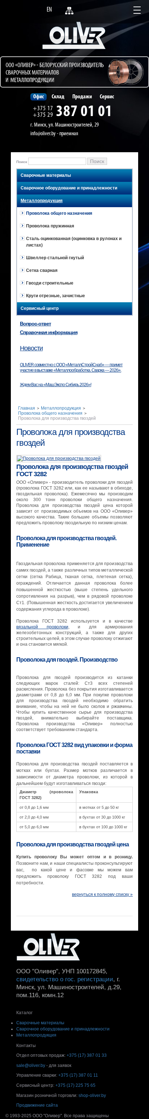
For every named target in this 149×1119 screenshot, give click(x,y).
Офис (38, 97)
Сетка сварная (42, 270)
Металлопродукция (42, 200)
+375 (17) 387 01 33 (87, 1055)
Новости (31, 348)
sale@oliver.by (30, 1065)
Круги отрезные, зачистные (55, 295)
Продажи (82, 97)
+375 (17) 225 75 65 (75, 1085)
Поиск (21, 162)
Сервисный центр (40, 308)
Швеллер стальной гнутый (55, 257)
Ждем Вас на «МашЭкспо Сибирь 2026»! (55, 384)
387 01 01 (84, 112)
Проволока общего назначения (59, 213)
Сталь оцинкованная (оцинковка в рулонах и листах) (74, 242)
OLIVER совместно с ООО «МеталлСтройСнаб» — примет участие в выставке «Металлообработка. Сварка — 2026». (71, 367)
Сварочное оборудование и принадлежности (69, 188)
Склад (58, 97)
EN (49, 10)
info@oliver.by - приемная (54, 134)
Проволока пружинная (50, 226)
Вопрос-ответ (35, 323)
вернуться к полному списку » (102, 894)
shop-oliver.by (92, 1095)
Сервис (107, 97)
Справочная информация (48, 332)
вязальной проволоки (42, 626)
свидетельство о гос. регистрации (64, 979)
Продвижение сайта (37, 1105)
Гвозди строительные (49, 283)
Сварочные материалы (46, 175)
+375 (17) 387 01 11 (78, 1075)
